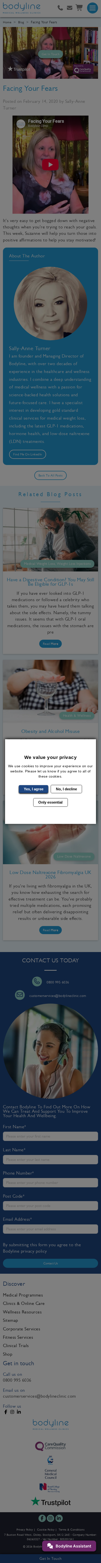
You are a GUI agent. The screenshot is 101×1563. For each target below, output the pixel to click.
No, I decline (66, 789)
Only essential (50, 802)
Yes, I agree (33, 789)
